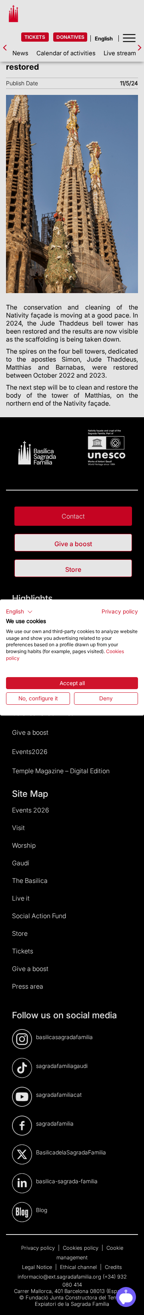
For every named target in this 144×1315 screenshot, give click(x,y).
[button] (19, 612)
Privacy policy (120, 611)
